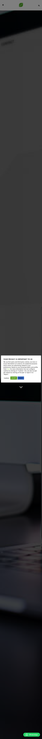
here (8, 369)
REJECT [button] (21, 378)
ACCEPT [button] (14, 378)
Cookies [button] (6, 378)
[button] (31, 735)
